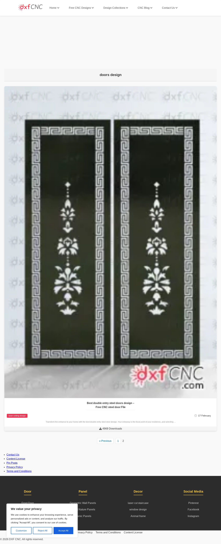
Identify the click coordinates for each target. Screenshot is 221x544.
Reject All (42, 530)
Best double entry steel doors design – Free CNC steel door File (110, 405)
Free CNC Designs (80, 7)
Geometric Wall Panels (83, 503)
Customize (21, 530)
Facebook (193, 509)
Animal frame (138, 516)
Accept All (63, 530)
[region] (42, 521)
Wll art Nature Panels (83, 509)
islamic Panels (82, 516)
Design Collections (114, 7)
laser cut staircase (138, 503)
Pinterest (193, 503)
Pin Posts (11, 463)
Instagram (193, 516)
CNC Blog (143, 7)
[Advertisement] (110, 40)
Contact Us (168, 7)
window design (138, 509)
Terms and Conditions (19, 471)
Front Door (28, 503)
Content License (15, 458)
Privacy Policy (14, 467)
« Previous (105, 441)
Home (53, 7)
